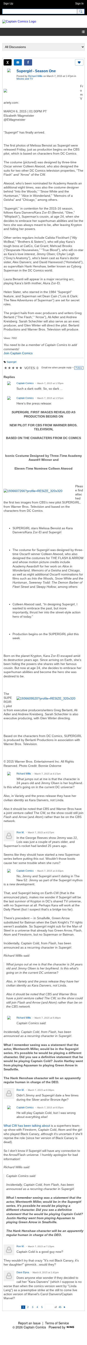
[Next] (64, 1307)
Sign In (79, 3)
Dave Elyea (23, 1272)
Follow (79, 368)
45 (60, 1307)
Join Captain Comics (18, 353)
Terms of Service (57, 1323)
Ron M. (20, 832)
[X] (8, 62)
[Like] (79, 62)
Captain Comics (25, 383)
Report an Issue (29, 1323)
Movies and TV (25, 78)
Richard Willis (35, 76)
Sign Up (8, 3)
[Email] (18, 62)
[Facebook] (28, 62)
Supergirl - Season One (36, 71)
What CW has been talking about (27, 1125)
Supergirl (11, 362)
